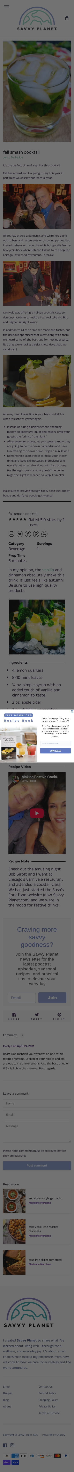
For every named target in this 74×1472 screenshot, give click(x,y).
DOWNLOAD (55, 751)
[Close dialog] (72, 711)
